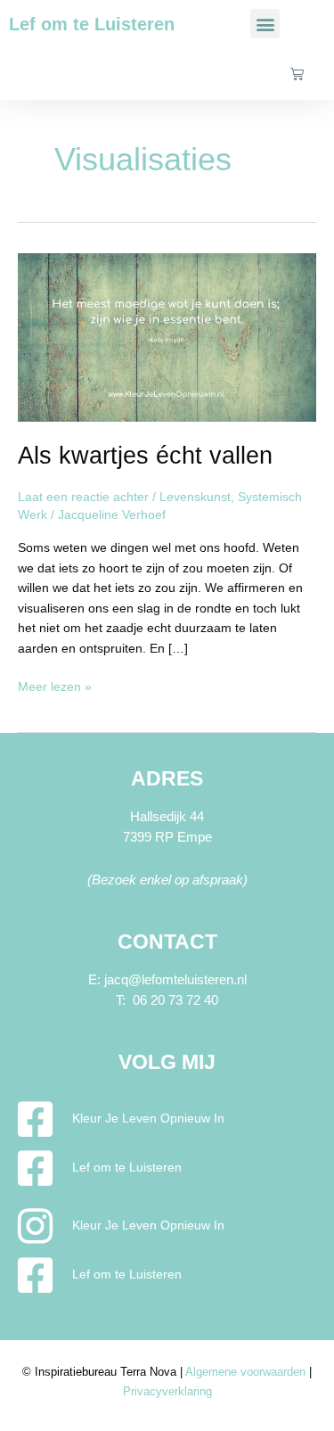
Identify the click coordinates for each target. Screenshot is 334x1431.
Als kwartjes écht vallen (145, 455)
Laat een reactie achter (83, 497)
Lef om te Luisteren (92, 24)
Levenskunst (195, 497)
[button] (265, 23)
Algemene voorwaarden (245, 1371)
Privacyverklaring (167, 1391)
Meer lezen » (55, 686)
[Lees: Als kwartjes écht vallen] (167, 336)
